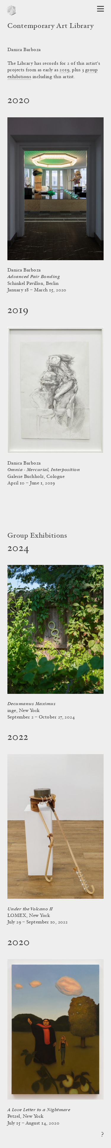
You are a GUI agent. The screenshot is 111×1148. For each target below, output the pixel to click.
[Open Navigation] (100, 9)
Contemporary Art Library (50, 26)
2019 (64, 70)
